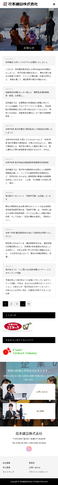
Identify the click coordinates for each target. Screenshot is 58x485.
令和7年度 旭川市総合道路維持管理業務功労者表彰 (27, 162)
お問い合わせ (34, 467)
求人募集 (6, 467)
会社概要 (6, 463)
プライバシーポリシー (38, 472)
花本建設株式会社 (29, 433)
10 (29, 303)
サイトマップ (8, 472)
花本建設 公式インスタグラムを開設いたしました (27, 62)
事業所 (32, 463)
